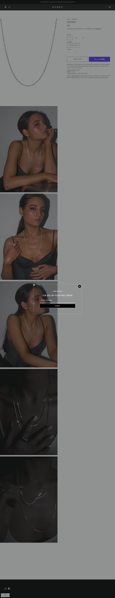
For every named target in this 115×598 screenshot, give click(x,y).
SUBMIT (57, 306)
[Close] (79, 286)
